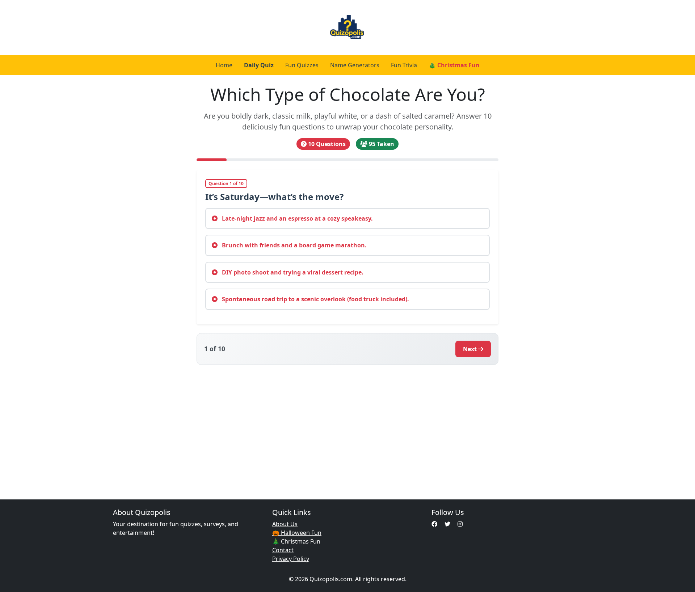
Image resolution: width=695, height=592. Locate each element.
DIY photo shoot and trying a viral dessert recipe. (291, 272)
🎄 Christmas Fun (454, 65)
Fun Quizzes (302, 65)
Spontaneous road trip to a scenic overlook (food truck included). (314, 299)
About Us (285, 524)
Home (224, 65)
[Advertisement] (347, 427)
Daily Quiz (259, 65)
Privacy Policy (290, 559)
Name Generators (354, 65)
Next (470, 349)
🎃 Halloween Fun (296, 533)
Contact (283, 550)
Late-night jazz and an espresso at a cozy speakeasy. (296, 218)
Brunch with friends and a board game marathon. (293, 245)
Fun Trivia (404, 65)
